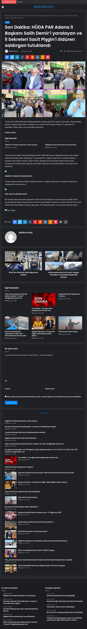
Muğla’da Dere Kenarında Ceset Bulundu (60, 145)
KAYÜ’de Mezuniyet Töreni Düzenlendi (32, 531)
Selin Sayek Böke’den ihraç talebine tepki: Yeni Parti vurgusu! (41, 565)
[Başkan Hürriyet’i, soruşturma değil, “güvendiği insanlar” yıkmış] (43, 323)
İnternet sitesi (50, 389)
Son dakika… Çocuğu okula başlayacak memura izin (42, 309)
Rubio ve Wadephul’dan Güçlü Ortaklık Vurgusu (36, 550)
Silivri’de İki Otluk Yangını (68, 332)
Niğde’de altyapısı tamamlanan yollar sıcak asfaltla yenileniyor (42, 541)
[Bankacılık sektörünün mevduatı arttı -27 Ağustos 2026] (11, 515)
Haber (16, 15)
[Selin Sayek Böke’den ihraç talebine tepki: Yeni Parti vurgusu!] (11, 568)
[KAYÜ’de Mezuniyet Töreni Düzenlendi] (11, 534)
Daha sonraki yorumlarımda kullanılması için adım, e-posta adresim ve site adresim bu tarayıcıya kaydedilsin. (44, 396)
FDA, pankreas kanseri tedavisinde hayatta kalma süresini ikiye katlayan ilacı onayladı (38, 560)
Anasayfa (9, 15)
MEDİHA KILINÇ (13, 51)
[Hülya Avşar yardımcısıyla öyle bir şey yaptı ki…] (11, 525)
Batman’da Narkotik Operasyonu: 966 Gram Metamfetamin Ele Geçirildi (15, 334)
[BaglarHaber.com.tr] (43, 6)
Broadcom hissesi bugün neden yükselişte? (21, 507)
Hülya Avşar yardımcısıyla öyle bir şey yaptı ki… (36, 522)
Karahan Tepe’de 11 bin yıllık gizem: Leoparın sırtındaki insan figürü (30, 427)
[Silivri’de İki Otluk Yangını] (70, 323)
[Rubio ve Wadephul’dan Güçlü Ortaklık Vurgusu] (11, 553)
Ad (6, 381)
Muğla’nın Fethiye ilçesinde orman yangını (21, 145)
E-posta (8, 389)
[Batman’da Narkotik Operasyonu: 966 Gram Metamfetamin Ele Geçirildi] (17, 323)
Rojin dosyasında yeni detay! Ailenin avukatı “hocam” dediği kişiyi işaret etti (16, 296)
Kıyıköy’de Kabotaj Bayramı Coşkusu (69, 295)
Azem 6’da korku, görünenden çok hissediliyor (22, 492)
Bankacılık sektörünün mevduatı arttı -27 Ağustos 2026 (39, 512)
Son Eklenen (43, 413)
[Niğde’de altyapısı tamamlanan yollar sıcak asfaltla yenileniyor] (11, 544)
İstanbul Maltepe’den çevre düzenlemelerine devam (34, 2)
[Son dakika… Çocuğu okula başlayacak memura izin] (43, 299)
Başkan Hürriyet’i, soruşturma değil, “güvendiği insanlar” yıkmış (43, 334)
